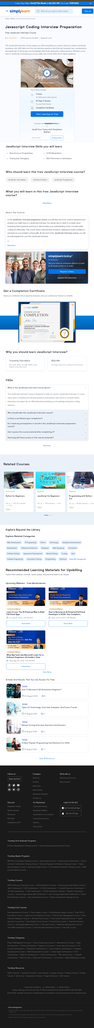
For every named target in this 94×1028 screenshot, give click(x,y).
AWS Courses (25, 958)
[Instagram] (18, 789)
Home (7, 19)
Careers (36, 782)
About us (36, 778)
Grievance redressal (40, 794)
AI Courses (58, 958)
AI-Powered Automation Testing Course (65, 867)
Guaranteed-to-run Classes (43, 814)
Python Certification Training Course (64, 897)
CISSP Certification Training (54, 891)
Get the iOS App (72, 813)
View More (47, 203)
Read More (11, 245)
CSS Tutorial (64, 976)
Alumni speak (37, 790)
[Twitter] (14, 785)
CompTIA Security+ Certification (71, 888)
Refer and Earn (14, 779)
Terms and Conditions (33, 987)
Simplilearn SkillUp (14, 806)
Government (37, 826)
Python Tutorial (13, 973)
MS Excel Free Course (40, 918)
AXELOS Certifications (29, 955)
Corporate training (40, 806)
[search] (38, 11)
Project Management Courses (18, 943)
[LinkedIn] (9, 789)
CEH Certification (31, 888)
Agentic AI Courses (46, 946)
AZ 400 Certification (16, 891)
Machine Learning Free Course (69, 924)
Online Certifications (28, 946)
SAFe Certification (34, 891)
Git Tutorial (20, 976)
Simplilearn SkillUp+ (40, 810)
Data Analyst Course (48, 861)
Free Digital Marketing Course (27, 924)
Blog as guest (65, 782)
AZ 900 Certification (48, 888)
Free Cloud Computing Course (63, 918)
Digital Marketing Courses (75, 958)
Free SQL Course (69, 927)
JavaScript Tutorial (29, 973)
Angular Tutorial (57, 973)
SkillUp (13, 19)
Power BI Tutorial (50, 976)
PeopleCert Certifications (37, 949)
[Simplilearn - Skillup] (20, 11)
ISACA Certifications (48, 955)
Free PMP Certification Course (19, 927)
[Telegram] (14, 789)
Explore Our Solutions (67, 278)
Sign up (87, 11)
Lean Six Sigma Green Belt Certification (31, 894)
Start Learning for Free (47, 114)
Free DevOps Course (58, 921)
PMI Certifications (65, 955)
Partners (36, 822)
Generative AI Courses (65, 943)
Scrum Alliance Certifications (60, 949)
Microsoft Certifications (42, 958)
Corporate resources (41, 818)
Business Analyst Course (37, 867)
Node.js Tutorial (71, 973)
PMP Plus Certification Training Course (22, 861)
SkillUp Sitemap (13, 810)
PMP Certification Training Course (20, 885)
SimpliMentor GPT (14, 822)
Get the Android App (72, 808)
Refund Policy (64, 987)
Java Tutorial (43, 973)
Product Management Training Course (22, 846)
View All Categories (77, 559)
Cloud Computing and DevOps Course (54, 846)
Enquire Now (57, 138)
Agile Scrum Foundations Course (37, 915)
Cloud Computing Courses (43, 943)
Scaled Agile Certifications (61, 952)
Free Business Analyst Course (61, 912)
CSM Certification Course (46, 885)
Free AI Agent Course (38, 912)
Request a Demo (67, 271)
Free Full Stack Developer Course (47, 927)
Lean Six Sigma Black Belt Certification (64, 894)
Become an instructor (68, 778)
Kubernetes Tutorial (34, 976)
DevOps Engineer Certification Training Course (58, 864)
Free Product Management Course (66, 915)
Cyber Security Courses (66, 946)
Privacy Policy (50, 987)
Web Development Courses (38, 952)
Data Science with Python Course (72, 885)
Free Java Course (48, 924)
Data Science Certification (68, 861)
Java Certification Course (38, 897)
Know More (26, 623)
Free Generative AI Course (17, 912)
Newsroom (37, 786)
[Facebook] (9, 785)
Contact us (37, 798)
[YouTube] (18, 785)
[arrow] (47, 387)
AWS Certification (15, 888)
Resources (11, 814)
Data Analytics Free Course (37, 921)
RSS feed (10, 818)
